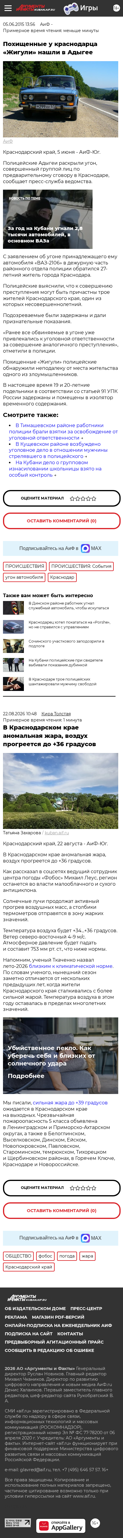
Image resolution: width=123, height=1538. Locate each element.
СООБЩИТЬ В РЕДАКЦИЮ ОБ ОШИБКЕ (49, 1350)
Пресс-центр (86, 1308)
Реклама (16, 1317)
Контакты (70, 1333)
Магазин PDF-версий (58, 1317)
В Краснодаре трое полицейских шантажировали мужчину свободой (62, 681)
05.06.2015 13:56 (19, 24)
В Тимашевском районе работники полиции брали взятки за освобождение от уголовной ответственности (63, 432)
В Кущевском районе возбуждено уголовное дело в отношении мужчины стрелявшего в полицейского (58, 450)
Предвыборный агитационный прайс (54, 1342)
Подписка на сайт (29, 1333)
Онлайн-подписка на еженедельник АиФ (58, 1325)
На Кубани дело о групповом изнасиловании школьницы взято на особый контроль (55, 469)
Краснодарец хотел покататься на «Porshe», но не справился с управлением (69, 624)
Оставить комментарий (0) (61, 521)
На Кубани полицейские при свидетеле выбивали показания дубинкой (66, 662)
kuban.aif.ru (57, 832)
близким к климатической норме (71, 966)
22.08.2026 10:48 (20, 713)
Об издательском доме (35, 1308)
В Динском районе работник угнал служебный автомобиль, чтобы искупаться (69, 605)
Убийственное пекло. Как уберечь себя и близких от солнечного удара (51, 1055)
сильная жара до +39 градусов (70, 1103)
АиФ (8, 141)
